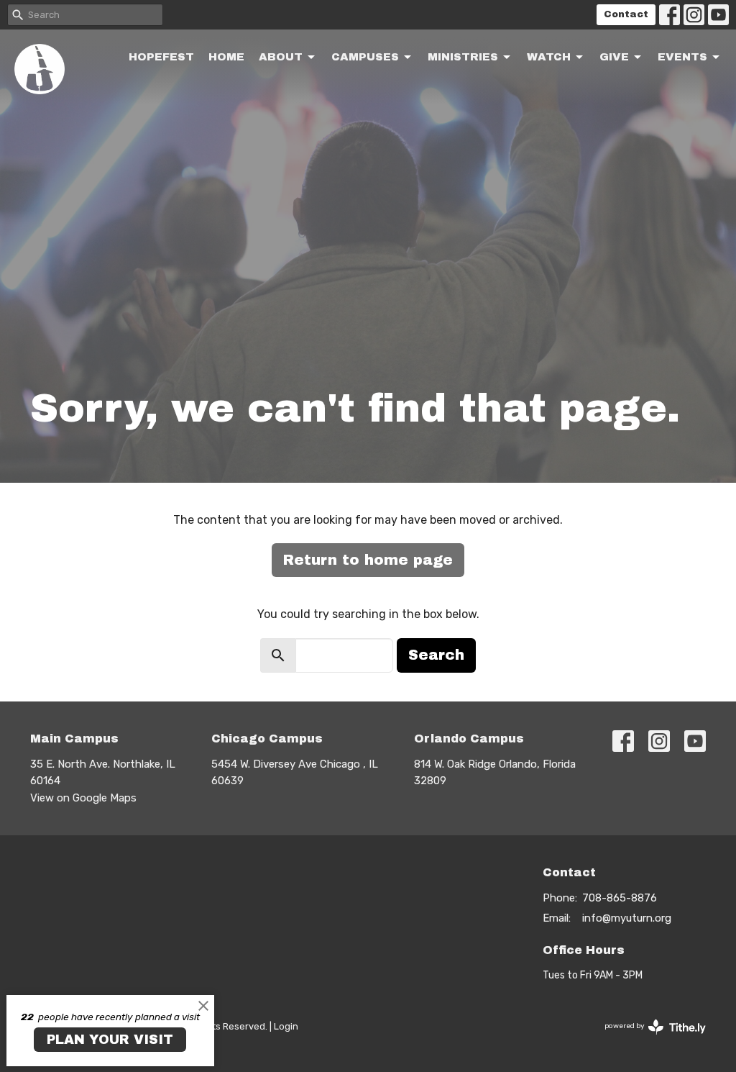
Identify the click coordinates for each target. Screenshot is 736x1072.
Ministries (463, 57)
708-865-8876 (619, 897)
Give (614, 57)
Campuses (365, 57)
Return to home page (368, 560)
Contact (626, 14)
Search (436, 655)
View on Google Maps (83, 797)
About (281, 57)
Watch (549, 57)
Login (286, 1026)
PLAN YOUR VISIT (110, 1039)
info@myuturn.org (626, 918)
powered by (648, 1038)
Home (226, 57)
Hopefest (161, 57)
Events (682, 57)
